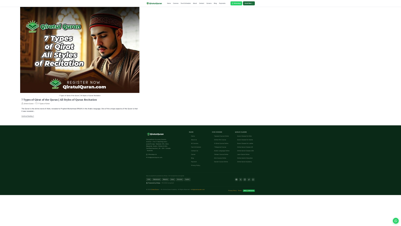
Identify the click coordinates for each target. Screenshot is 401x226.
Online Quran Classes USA (245, 151)
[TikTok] (249, 179)
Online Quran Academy (244, 161)
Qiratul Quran (29, 103)
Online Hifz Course (220, 140)
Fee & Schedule (186, 3)
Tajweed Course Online (221, 136)
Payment (194, 161)
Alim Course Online (220, 158)
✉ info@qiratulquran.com (154, 157)
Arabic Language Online (221, 151)
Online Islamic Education (245, 158)
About (195, 3)
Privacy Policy (195, 165)
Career (193, 154)
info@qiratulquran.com (198, 189)
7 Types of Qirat (44, 103)
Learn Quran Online (243, 154)
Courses (175, 3)
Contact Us (194, 151)
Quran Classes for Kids (244, 136)
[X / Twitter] (240, 179)
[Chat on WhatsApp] (396, 221)
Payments (222, 3)
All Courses (194, 143)
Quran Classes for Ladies (245, 143)
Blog (215, 3)
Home (169, 3)
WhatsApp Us (152, 154)
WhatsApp (237, 3)
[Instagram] (244, 179)
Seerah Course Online (221, 161)
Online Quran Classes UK (245, 147)
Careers (209, 3)
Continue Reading (28, 116)
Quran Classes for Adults (245, 140)
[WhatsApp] (253, 179)
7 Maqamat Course (220, 147)
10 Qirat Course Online (221, 143)
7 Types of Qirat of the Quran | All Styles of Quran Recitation (59, 99)
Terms (240, 190)
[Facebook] (236, 179)
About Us (194, 140)
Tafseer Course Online (221, 154)
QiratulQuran (155, 189)
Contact (201, 3)
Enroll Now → (249, 3)
